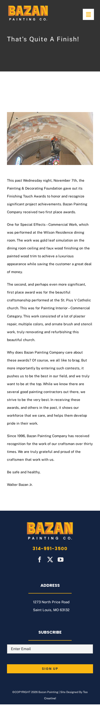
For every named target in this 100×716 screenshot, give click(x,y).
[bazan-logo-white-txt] (28, 6)
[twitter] (50, 559)
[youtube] (60, 559)
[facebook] (40, 559)
